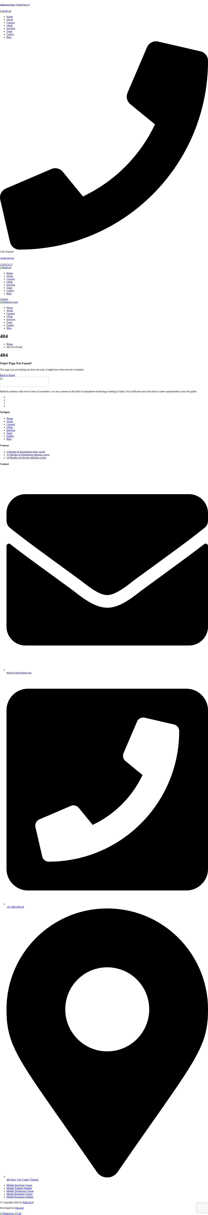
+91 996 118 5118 (7, 258)
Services (10, 430)
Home (9, 418)
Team (9, 433)
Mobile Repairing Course (19, 1194)
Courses (10, 424)
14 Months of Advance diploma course (26, 457)
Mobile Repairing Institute (19, 1196)
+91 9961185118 (15, 907)
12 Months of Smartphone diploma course (28, 454)
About (9, 421)
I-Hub (9, 427)
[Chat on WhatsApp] (7, 1213)
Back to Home (7, 375)
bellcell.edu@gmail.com (18, 672)
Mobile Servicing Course (19, 1185)
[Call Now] (17, 1213)
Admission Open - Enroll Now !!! (15, 5)
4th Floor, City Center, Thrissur (22, 1179)
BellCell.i (27, 1202)
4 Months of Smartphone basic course (25, 451)
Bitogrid (19, 1208)
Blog (9, 439)
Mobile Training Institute (19, 1188)
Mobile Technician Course (20, 1191)
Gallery (10, 436)
